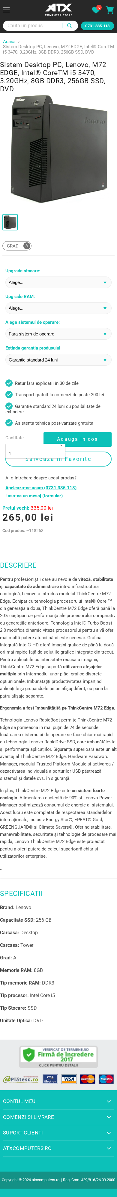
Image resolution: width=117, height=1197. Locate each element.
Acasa (9, 41)
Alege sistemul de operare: (32, 322)
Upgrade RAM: (20, 296)
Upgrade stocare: (22, 271)
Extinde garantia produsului (32, 348)
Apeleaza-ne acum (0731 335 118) (40, 487)
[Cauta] (70, 26)
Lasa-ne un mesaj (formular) (34, 496)
